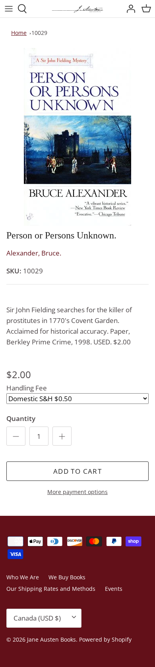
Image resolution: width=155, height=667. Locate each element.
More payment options (77, 492)
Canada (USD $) (37, 618)
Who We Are (22, 577)
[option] (77, 137)
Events (113, 588)
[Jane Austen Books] (77, 8)
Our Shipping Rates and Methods (50, 588)
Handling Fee (26, 387)
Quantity (20, 418)
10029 (39, 33)
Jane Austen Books (51, 639)
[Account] (129, 8)
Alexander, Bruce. (33, 253)
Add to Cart (77, 471)
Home (19, 33)
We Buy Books (66, 577)
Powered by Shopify (105, 639)
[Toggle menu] (8, 8)
